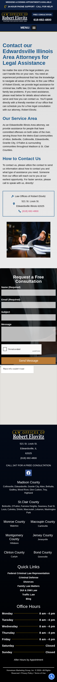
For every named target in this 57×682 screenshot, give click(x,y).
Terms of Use (40, 673)
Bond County (43, 552)
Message (6, 324)
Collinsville (8, 486)
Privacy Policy (27, 673)
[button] (33, 27)
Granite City (33, 486)
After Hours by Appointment (28, 659)
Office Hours (28, 606)
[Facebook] (28, 473)
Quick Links (28, 566)
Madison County (28, 482)
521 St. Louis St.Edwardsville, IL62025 (28, 448)
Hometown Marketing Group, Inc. (20, 670)
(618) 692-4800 (30, 211)
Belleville (6, 506)
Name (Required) (10, 287)
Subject (5, 312)
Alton (42, 486)
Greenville (43, 557)
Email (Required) (10, 299)
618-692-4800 (42, 19)
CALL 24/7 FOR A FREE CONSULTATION (28, 465)
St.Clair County (28, 502)
